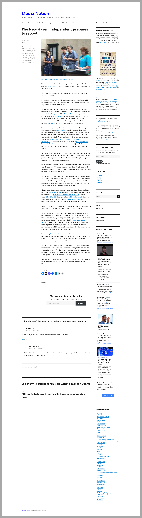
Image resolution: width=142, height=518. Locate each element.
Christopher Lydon (102, 425)
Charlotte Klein (101, 423)
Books (55, 23)
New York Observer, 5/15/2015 (105, 132)
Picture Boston (101, 481)
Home (24, 23)
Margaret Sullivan (101, 458)
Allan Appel (51, 123)
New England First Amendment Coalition (107, 472)
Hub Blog (99, 444)
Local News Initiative (112, 87)
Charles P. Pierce (101, 420)
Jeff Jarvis (99, 451)
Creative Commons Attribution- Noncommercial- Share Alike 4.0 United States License (107, 101)
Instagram (99, 184)
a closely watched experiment (73, 199)
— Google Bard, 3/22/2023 (103, 121)
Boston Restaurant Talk (103, 416)
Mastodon (99, 180)
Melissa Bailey (50, 114)
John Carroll (100, 453)
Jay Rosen (99, 449)
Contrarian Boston (102, 429)
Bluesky (99, 177)
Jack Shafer (100, 446)
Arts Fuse (99, 413)
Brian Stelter (100, 418)
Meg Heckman (101, 468)
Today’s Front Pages (102, 494)
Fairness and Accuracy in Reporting (106, 439)
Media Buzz (100, 465)
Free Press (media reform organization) (107, 441)
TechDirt (99, 491)
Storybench (100, 487)
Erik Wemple (100, 437)
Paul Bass (62, 84)
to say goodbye (61, 130)
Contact (37, 23)
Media (23, 42)
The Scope (99, 489)
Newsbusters (100, 474)
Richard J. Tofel (101, 484)
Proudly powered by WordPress (38, 510)
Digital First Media (52, 197)
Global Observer (101, 442)
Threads (99, 179)
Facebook (99, 175)
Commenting (46, 23)
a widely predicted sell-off (75, 197)
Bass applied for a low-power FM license (63, 234)
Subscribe (80, 303)
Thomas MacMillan (55, 116)
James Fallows (100, 448)
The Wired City (28, 60)
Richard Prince (101, 486)
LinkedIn (99, 182)
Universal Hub (100, 498)
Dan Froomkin (101, 430)
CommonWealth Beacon (103, 427)
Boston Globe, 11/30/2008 (104, 139)
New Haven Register (55, 192)
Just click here (104, 42)
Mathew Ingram (101, 461)
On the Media (100, 479)
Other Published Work (69, 23)
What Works (100, 500)
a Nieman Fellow (68, 114)
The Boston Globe (100, 89)
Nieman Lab (100, 475)
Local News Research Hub (103, 456)
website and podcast (101, 80)
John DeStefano (30, 46)
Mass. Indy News (84, 23)
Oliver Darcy (100, 477)
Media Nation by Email (99, 23)
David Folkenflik (101, 436)
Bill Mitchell (100, 415)
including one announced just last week (66, 195)
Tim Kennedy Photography (104, 493)
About (30, 23)
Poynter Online (101, 482)
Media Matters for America (104, 467)
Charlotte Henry (101, 422)
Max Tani (99, 463)
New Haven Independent (56, 86)
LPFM (23, 48)
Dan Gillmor (100, 432)
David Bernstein (101, 434)
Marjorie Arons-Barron (103, 460)
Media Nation (35, 13)
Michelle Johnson (101, 470)
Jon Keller (99, 455)
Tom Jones (100, 496)
